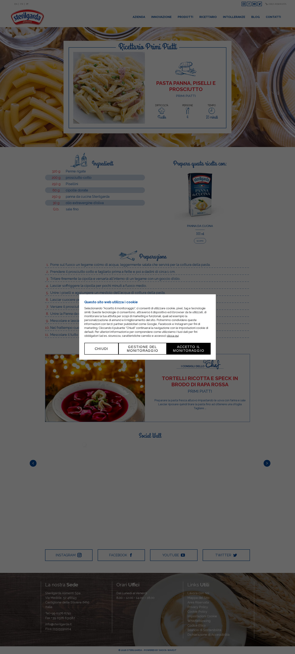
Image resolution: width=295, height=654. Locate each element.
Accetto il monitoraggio (188, 348)
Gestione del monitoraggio (142, 348)
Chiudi (101, 349)
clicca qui (173, 335)
